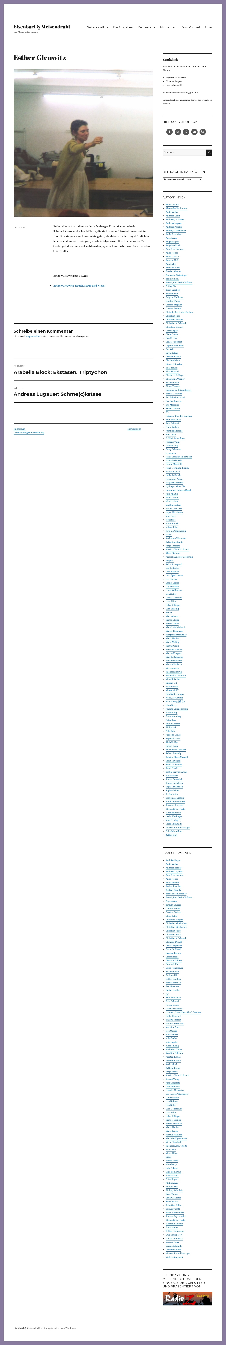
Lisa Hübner (172, 1101)
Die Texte (144, 27)
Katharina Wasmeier (176, 538)
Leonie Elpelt (172, 583)
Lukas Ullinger (173, 605)
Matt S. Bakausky (174, 657)
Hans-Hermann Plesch (177, 468)
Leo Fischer (171, 579)
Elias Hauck (171, 368)
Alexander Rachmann (177, 208)
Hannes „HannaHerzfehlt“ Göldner (183, 1012)
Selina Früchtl (173, 1209)
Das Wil (170, 349)
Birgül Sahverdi (173, 905)
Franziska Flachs (174, 431)
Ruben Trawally (173, 753)
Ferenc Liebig (172, 1005)
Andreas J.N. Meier (175, 219)
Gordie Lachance (174, 1008)
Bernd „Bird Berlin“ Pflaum (179, 282)
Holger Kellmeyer (174, 482)
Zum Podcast (190, 27)
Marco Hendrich (174, 1123)
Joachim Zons (173, 1027)
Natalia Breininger (175, 694)
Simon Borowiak (174, 779)
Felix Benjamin (173, 419)
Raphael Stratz (173, 738)
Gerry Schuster (173, 449)
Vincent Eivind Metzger (178, 827)
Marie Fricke (172, 1131)
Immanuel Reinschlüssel (178, 490)
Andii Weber (172, 212)
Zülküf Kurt (171, 835)
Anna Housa (172, 253)
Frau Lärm (171, 434)
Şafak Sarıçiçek (173, 761)
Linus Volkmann (174, 590)
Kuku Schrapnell (174, 564)
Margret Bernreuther (176, 634)
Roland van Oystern (176, 749)
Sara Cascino (172, 1201)
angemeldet (33, 336)
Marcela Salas (172, 620)
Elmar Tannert (173, 386)
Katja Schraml (173, 545)
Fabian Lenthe (173, 408)
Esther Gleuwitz (174, 393)
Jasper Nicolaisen (174, 512)
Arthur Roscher (173, 886)
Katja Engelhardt (174, 542)
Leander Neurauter (175, 1090)
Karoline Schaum (174, 1053)
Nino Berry (171, 705)
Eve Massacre (172, 405)
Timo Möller (172, 1227)
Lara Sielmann (173, 1086)
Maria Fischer (172, 638)
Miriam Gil (171, 683)
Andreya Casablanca (176, 230)
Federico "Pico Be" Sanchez (179, 416)
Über (208, 27)
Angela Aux (171, 238)
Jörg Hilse (171, 520)
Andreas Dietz (173, 216)
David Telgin (172, 353)
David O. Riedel (173, 949)
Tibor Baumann (173, 812)
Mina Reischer (173, 679)
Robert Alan (172, 746)
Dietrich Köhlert (174, 960)
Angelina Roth (173, 245)
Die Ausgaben (123, 27)
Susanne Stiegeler (174, 805)
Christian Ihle (173, 316)
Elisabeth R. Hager (175, 375)
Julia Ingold (171, 1042)
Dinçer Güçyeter (174, 364)
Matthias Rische (174, 660)
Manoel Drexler (173, 1120)
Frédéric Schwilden (175, 438)
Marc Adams (172, 616)
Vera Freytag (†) (173, 820)
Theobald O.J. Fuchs (176, 809)
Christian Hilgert (174, 919)
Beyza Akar (171, 901)
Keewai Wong (172, 1079)
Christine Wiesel (174, 327)
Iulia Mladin (172, 494)
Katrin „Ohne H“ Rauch (177, 549)
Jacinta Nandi (172, 497)
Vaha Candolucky (174, 1238)
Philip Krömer (173, 723)
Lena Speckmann (174, 575)
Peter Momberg (173, 716)
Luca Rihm (171, 601)
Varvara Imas (172, 1242)
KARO (169, 534)
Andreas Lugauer (174, 223)
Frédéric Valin (173, 442)
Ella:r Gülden (172, 382)
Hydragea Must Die (175, 486)
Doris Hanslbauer (174, 968)
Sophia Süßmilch (174, 786)
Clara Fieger (171, 330)
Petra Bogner (172, 1179)
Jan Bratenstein (173, 505)
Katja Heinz (172, 1071)
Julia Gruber (172, 1034)
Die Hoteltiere (173, 360)
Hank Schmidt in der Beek (179, 457)
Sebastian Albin (174, 1205)
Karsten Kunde (173, 1057)
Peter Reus (171, 720)
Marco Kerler (172, 623)
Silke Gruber (172, 775)
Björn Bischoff (173, 290)
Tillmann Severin (174, 1223)
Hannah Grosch (174, 460)
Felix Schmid (172, 423)
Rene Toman (172, 1194)
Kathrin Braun (173, 1068)
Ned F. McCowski (174, 698)
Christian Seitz (173, 934)
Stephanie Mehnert (175, 801)
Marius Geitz (172, 646)
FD (167, 412)
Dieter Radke (172, 957)
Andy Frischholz (174, 234)
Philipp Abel (172, 1186)
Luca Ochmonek (174, 1109)
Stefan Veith (172, 794)
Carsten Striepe (173, 308)
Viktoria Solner (173, 1249)
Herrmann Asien (174, 479)
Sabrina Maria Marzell (177, 757)
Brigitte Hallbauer (175, 297)
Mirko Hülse (172, 686)
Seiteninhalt (95, 27)
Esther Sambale (173, 979)
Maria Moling (172, 642)
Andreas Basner (173, 868)
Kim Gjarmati (173, 1083)
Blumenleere (172, 293)
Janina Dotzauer (174, 508)
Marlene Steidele (174, 649)
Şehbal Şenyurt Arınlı (176, 772)
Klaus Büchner (173, 553)
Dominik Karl (172, 964)
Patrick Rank (172, 1175)
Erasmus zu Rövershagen (179, 390)
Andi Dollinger (173, 860)
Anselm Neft (172, 260)
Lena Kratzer (172, 571)
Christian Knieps (174, 319)
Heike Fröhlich (173, 475)
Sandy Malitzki (173, 1198)
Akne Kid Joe (172, 204)
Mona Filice (171, 1153)
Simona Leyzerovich (176, 1216)
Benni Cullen (172, 279)
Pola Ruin (171, 731)
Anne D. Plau (172, 256)
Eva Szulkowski (174, 401)
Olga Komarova (173, 1172)
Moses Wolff (172, 690)
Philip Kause (172, 1183)
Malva (169, 612)
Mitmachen (168, 27)
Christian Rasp (173, 931)
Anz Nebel (171, 264)
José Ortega (171, 1031)
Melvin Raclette (174, 664)
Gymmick (171, 453)
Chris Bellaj (171, 916)
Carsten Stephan (174, 305)
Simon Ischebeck (174, 783)
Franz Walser (172, 427)
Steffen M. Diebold (175, 798)
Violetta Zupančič (174, 1257)
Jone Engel (171, 516)
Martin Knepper (174, 653)
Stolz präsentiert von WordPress (59, 1328)
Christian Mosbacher (176, 923)
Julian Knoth (172, 523)
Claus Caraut (172, 334)
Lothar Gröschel (174, 597)
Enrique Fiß (171, 975)
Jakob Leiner (172, 501)
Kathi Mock (171, 1064)
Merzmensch (172, 668)
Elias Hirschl (172, 371)
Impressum (20, 429)
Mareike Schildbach (175, 627)
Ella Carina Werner (175, 379)
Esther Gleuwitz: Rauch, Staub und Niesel (79, 286)
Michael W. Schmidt (176, 675)
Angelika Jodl (172, 241)
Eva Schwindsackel (175, 397)
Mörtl (168, 1157)
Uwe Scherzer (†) (174, 1235)
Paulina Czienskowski (177, 709)
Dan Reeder (171, 338)
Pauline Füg (171, 712)
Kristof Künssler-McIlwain (179, 557)
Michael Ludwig (174, 672)
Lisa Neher (171, 594)
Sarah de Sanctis (174, 764)
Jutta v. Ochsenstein (176, 531)
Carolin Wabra (173, 301)
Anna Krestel (172, 882)
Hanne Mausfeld (174, 464)
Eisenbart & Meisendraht (42, 26)
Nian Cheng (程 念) (175, 701)
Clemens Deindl (174, 942)
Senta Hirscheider (175, 1212)
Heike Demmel (173, 1016)
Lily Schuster (172, 586)
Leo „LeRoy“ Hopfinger (177, 1094)
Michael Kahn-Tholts (176, 1146)
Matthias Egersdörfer (176, 1138)
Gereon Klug (172, 445)
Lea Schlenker (173, 568)
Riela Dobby (172, 742)
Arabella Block (173, 267)
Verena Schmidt (174, 824)
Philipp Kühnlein (174, 1190)
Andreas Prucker (174, 227)
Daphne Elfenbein (175, 345)
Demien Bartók (173, 356)
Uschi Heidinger (174, 816)
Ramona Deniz (173, 735)
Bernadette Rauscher (176, 893)
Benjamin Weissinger (176, 275)
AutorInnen (20, 227)
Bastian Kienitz (173, 271)
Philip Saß (171, 727)
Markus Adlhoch (174, 1134)
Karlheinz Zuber (174, 1049)
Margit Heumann (174, 631)
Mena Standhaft (174, 1142)
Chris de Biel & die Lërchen (179, 312)
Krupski (170, 560)
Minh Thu (171, 1149)
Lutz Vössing (172, 609)
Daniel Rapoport (174, 342)
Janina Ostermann (175, 1023)
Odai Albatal (172, 1168)
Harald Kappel (173, 471)
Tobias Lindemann (175, 1231)
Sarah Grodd (172, 768)
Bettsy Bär (171, 286)
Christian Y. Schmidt (176, 323)
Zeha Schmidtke (174, 831)
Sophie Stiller (172, 790)
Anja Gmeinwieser (175, 249)
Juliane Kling (172, 527)
